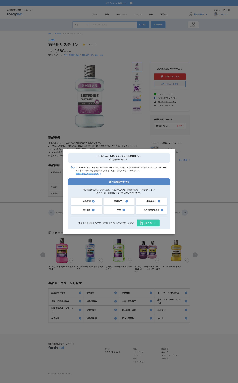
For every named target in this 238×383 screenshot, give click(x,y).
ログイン (149, 223)
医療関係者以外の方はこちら (87, 174)
